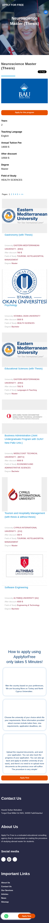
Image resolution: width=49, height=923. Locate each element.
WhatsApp (6, 916)
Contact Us (6, 886)
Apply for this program (24, 112)
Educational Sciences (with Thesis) (24, 368)
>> (22, 194)
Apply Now (26, 916)
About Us (5, 882)
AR (46, 12)
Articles (4, 894)
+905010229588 (13, 915)
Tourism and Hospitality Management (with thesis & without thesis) (25, 515)
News (3, 898)
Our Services (7, 890)
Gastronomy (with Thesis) (19, 234)
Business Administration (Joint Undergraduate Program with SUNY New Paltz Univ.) (24, 439)
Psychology (11, 305)
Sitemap (5, 902)
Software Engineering (16, 587)
